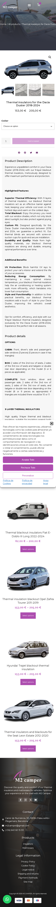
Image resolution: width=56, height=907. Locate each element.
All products (14, 24)
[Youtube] (36, 800)
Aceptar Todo (28, 459)
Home (3, 24)
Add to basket (33, 141)
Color (4, 120)
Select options (28, 549)
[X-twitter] (31, 800)
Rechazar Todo (28, 467)
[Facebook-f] (21, 800)
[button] (51, 423)
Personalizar (28, 475)
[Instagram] (26, 800)
